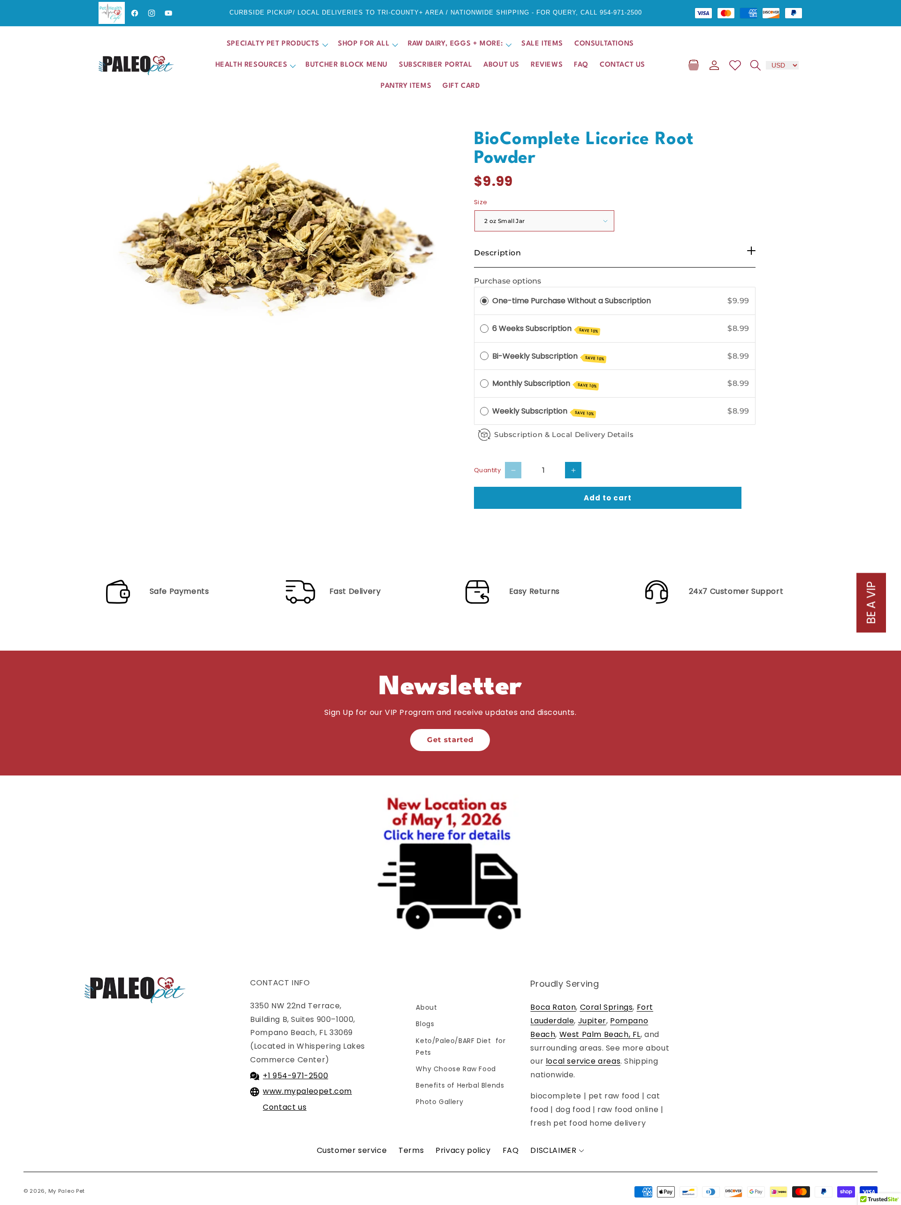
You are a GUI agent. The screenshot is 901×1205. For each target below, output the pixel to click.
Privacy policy (462, 1150)
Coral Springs (606, 1007)
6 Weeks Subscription (545, 328)
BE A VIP (871, 602)
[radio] (484, 301)
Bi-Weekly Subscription (548, 356)
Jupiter (592, 1020)
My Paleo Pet (66, 1191)
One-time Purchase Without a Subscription (571, 300)
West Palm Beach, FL (600, 1034)
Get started (450, 739)
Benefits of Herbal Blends (460, 1085)
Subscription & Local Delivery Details (564, 434)
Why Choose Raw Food (456, 1069)
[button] (276, 44)
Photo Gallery (439, 1101)
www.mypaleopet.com (307, 1091)
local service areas (583, 1061)
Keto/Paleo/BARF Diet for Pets (460, 1046)
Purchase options (507, 280)
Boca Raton (553, 1007)
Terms (411, 1150)
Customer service (352, 1150)
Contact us (284, 1107)
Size (481, 202)
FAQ (511, 1150)
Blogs (425, 1023)
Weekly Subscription (543, 411)
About (426, 1007)
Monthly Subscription (544, 383)
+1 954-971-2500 (295, 1075)
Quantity (487, 470)
